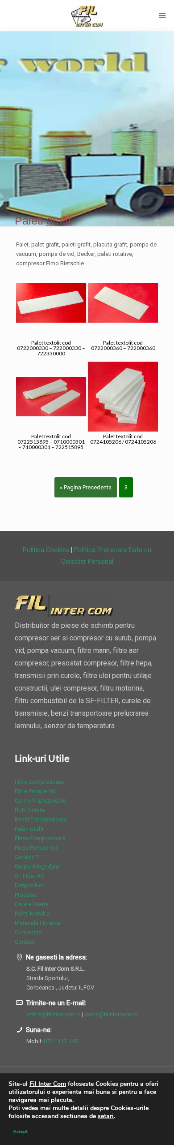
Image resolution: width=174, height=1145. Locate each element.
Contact (25, 941)
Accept (20, 1131)
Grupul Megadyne (37, 866)
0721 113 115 (61, 1041)
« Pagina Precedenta (86, 487)
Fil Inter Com (47, 1084)
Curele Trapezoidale (40, 800)
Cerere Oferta (32, 904)
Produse (25, 894)
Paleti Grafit (29, 828)
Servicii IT (27, 857)
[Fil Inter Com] (87, 15)
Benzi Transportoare (41, 819)
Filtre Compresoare (39, 781)
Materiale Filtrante (37, 923)
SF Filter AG (30, 876)
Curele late (28, 932)
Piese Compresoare (40, 838)
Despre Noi (29, 885)
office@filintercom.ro (53, 1014)
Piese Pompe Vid (36, 847)
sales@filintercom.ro (111, 1014)
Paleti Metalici (32, 913)
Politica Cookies (46, 549)
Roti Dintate (30, 810)
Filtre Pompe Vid (36, 791)
